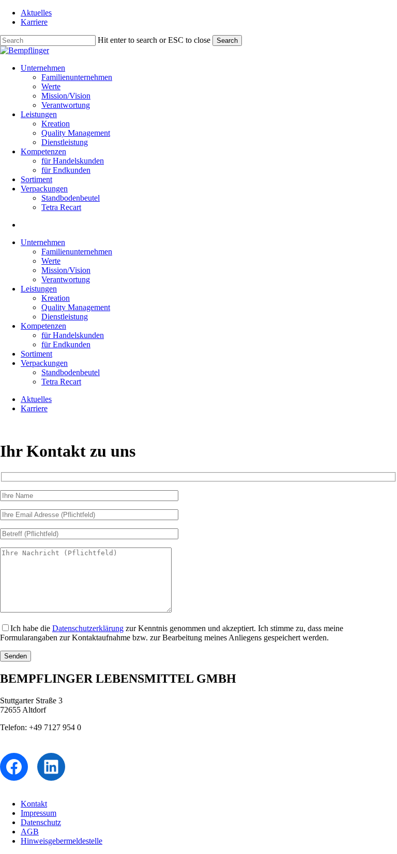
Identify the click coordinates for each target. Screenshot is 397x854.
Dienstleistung (64, 316)
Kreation (55, 298)
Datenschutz (41, 822)
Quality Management (75, 307)
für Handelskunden (72, 335)
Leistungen (39, 288)
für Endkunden (65, 344)
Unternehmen (43, 242)
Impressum (38, 813)
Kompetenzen (43, 325)
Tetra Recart (61, 381)
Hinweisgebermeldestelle (61, 840)
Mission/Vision (65, 270)
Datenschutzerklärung (88, 628)
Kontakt (34, 803)
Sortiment (36, 353)
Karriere (34, 408)
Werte (50, 260)
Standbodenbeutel (70, 372)
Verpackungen (44, 363)
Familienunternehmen (76, 251)
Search (227, 40)
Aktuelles (36, 399)
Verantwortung (65, 279)
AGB (30, 831)
